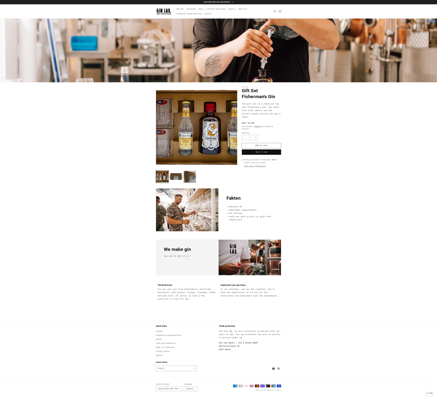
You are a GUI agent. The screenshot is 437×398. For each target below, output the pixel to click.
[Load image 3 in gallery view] (189, 176)
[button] (201, 9)
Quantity (245, 133)
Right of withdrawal (165, 347)
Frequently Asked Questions (168, 335)
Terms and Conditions (165, 343)
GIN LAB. (263, 390)
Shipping (257, 126)
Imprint (159, 355)
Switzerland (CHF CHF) (168, 389)
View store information (255, 166)
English (189, 389)
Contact (159, 331)
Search (159, 339)
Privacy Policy (163, 351)
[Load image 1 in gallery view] (162, 176)
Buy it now (261, 152)
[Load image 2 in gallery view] (176, 176)
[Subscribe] (194, 368)
